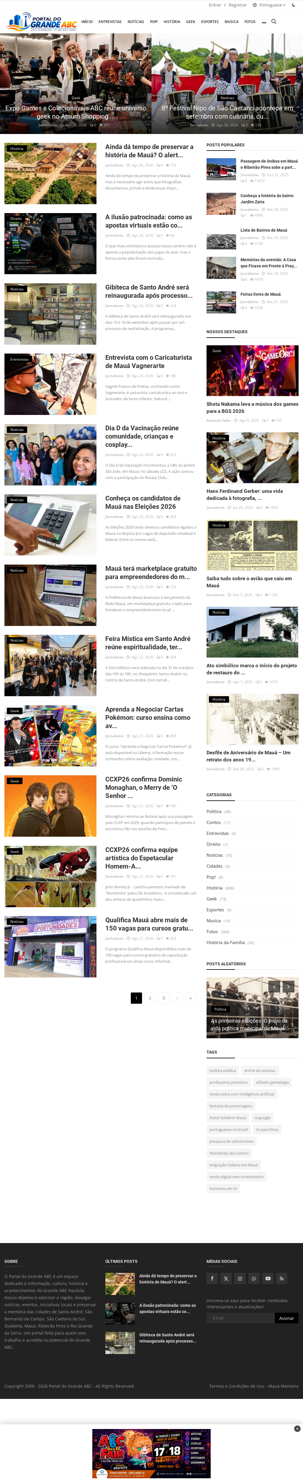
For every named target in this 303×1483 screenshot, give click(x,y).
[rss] (281, 1278)
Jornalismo (48, 124)
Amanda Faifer (219, 420)
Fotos (250, 21)
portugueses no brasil (228, 1129)
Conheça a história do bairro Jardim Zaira (267, 198)
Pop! (154, 21)
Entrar (215, 5)
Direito (213, 844)
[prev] (10, 84)
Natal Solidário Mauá (227, 1117)
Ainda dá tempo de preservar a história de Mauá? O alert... (149, 151)
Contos (214, 822)
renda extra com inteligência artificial (241, 1094)
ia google (262, 1117)
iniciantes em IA (223, 1188)
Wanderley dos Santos (229, 1153)
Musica (231, 21)
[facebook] (212, 1278)
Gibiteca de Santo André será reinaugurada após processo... (149, 291)
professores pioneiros (228, 1082)
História (172, 21)
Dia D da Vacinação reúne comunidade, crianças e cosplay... (142, 436)
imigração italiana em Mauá (233, 1165)
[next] (293, 84)
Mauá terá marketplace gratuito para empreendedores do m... (151, 573)
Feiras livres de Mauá (261, 294)
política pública (222, 1070)
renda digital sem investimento (236, 1176)
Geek (190, 21)
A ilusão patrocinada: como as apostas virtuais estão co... (148, 221)
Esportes (210, 21)
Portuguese (270, 5)
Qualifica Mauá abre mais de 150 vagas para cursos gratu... (149, 924)
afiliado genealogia (272, 1082)
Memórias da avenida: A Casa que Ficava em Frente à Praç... (269, 262)
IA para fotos (267, 1129)
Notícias (136, 21)
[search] (274, 21)
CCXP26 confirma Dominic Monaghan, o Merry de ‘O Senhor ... (143, 787)
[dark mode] (294, 5)
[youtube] (267, 1278)
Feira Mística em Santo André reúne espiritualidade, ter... (148, 643)
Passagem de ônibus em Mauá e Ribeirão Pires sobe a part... (269, 164)
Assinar (286, 1318)
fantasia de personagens (230, 1105)
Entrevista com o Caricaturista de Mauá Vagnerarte (148, 361)
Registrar (238, 5)
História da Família (226, 942)
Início (87, 21)
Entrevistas (110, 21)
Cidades (215, 866)
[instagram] (240, 1278)
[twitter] (226, 1278)
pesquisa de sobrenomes (231, 1141)
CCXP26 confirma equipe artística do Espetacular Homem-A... (141, 858)
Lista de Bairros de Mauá (264, 230)
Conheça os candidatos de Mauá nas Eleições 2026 (142, 502)
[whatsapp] (254, 1278)
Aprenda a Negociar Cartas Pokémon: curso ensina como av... (147, 718)
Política (214, 811)
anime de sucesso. (260, 1070)
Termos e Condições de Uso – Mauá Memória (254, 1386)
